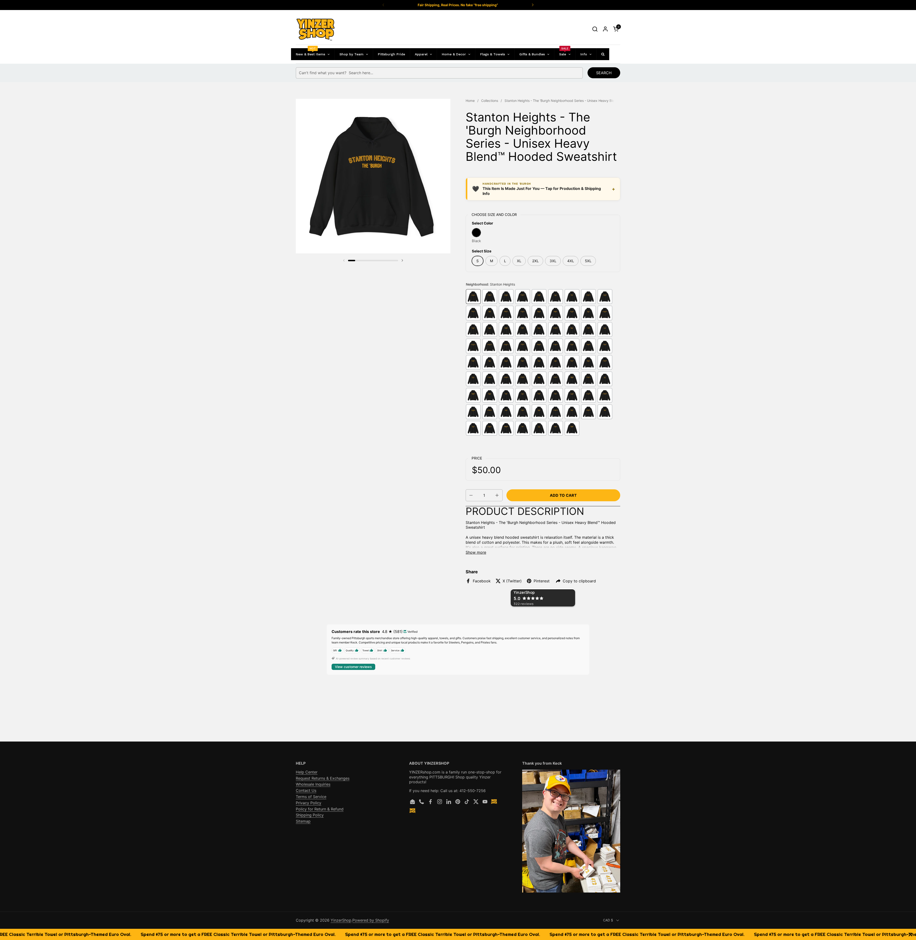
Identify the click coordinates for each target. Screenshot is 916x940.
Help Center (306, 772)
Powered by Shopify (370, 920)
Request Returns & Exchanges (322, 778)
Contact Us (306, 790)
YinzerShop (341, 920)
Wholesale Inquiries (313, 784)
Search (604, 72)
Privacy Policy (308, 802)
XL (519, 261)
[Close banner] (910, 934)
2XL (535, 261)
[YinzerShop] (316, 29)
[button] (595, 29)
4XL (570, 261)
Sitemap (303, 821)
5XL (588, 261)
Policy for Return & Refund (320, 809)
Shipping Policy (310, 815)
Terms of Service (311, 796)
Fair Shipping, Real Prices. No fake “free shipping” (458, 5)
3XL (553, 261)
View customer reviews (353, 667)
